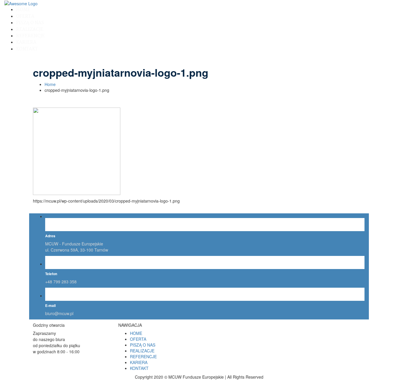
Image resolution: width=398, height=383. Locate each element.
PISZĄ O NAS (30, 23)
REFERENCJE (30, 36)
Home (50, 84)
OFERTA (25, 16)
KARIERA (26, 42)
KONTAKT (27, 49)
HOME (23, 9)
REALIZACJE (29, 29)
